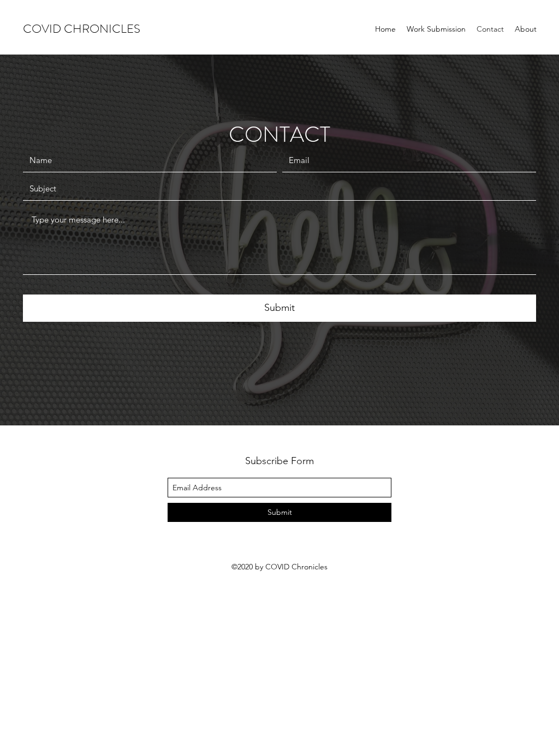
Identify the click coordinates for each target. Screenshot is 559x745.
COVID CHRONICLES (81, 28)
